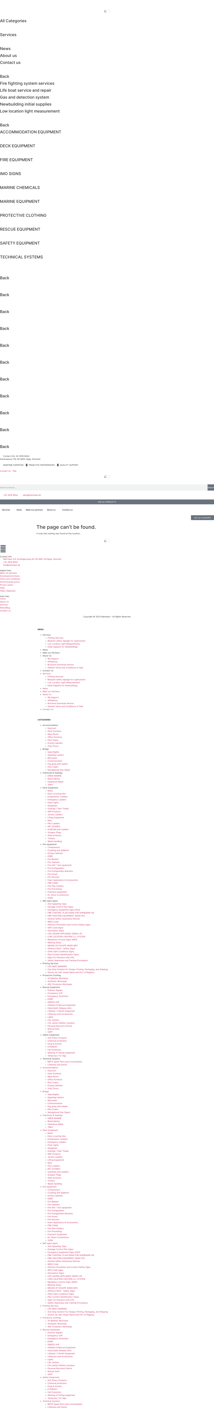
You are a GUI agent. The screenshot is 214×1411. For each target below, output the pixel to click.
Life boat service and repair (25, 90)
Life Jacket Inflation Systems (61, 1023)
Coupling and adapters (58, 850)
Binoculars (52, 758)
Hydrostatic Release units (59, 1008)
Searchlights (53, 752)
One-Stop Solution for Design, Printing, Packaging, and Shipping (78, 969)
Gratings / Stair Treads (58, 808)
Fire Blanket (53, 859)
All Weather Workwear (58, 978)
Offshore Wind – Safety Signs (61, 948)
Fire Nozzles (53, 877)
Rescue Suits (53, 1029)
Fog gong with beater (58, 764)
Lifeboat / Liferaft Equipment (61, 1011)
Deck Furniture (54, 731)
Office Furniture (55, 737)
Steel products (54, 835)
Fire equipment (50, 844)
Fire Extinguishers (56, 868)
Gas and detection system (24, 97)
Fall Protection (54, 1049)
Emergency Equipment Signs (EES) (64, 910)
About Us (47, 655)
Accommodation (50, 725)
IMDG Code (53, 921)
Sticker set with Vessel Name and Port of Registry (71, 972)
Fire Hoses (52, 874)
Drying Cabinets (55, 743)
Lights (50, 1017)
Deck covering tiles (57, 793)
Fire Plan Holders (56, 886)
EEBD (50, 856)
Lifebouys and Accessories (60, 1014)
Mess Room (53, 734)
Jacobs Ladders (55, 814)
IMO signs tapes (50, 901)
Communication (55, 761)
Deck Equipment (50, 787)
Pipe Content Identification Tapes (63, 954)
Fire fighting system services (27, 83)
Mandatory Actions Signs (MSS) (62, 939)
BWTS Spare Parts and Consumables (65, 1061)
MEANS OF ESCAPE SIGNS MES (63, 945)
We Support (53, 658)
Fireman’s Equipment (57, 892)
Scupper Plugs (54, 832)
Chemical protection (57, 1041)
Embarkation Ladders (58, 796)
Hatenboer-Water (56, 781)
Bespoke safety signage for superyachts (66, 641)
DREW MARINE (55, 776)
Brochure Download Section (61, 664)
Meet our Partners (51, 652)
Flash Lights (53, 802)
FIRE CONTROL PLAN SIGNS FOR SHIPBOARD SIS (71, 913)
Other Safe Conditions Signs (61, 951)
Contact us (10, 62)
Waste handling (55, 841)
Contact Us (48, 670)
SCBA (50, 898)
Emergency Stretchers (58, 996)
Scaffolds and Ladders (58, 829)
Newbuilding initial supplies (26, 104)
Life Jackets (53, 1020)
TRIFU (50, 784)
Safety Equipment (51, 1035)
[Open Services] (12, 509)
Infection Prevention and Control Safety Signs (69, 924)
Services (47, 635)
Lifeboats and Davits (57, 1064)
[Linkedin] (3, 549)
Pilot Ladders (54, 823)
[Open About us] (57, 509)
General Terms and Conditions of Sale (65, 667)
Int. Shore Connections (58, 895)
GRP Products (54, 811)
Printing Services (55, 638)
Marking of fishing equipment (61, 1052)
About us (8, 55)
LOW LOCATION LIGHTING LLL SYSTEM (66, 936)
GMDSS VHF (53, 1002)
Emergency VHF (55, 993)
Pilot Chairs (53, 740)
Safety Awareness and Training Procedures (68, 960)
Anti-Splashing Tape (57, 904)
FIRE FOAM (53, 883)
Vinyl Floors (53, 746)
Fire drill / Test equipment (60, 865)
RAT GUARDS (54, 826)
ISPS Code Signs (55, 927)
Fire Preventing (55, 889)
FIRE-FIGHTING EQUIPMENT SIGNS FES (66, 915)
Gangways (52, 805)
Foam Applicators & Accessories (63, 880)
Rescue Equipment (51, 987)
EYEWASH (52, 1047)
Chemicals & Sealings (53, 773)
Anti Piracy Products (57, 1038)
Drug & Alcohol (55, 1044)
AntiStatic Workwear (57, 981)
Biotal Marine (54, 779)
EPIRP (50, 999)
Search (211, 487)
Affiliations (53, 661)
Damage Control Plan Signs (60, 907)
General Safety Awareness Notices (64, 918)
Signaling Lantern (56, 755)
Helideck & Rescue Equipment (62, 1005)
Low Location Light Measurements (64, 644)
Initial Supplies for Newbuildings (63, 647)
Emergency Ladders (57, 799)
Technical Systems (51, 1058)
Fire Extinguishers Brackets (60, 871)
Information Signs (56, 930)
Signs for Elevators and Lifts (61, 957)
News (5, 48)
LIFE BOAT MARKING (57, 966)
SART (50, 1032)
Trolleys (51, 838)
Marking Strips (54, 942)
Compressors (54, 847)
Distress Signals (55, 990)
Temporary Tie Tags (57, 1055)
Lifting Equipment (56, 817)
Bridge (46, 749)
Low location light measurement (30, 111)
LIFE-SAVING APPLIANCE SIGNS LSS (65, 933)
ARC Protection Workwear (60, 984)
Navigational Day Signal (59, 770)
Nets (50, 820)
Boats (50, 790)
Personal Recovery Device (60, 1026)
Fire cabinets (54, 862)
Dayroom (52, 728)
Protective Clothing (52, 975)
